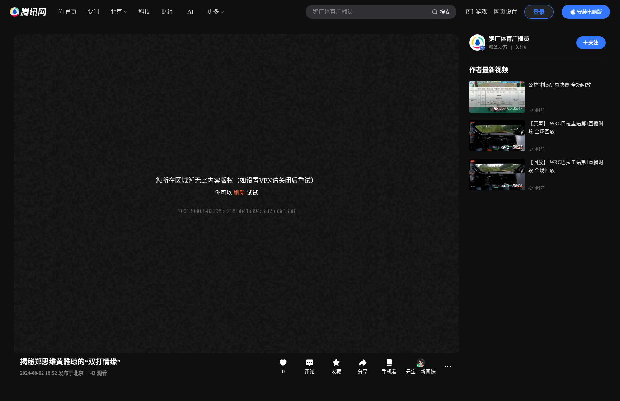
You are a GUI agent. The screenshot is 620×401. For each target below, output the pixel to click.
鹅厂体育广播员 (509, 39)
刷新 (239, 193)
